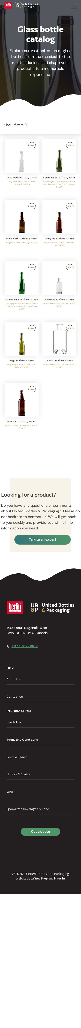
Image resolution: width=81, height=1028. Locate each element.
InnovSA (59, 878)
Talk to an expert (42, 539)
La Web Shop (39, 878)
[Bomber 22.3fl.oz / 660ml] (21, 411)
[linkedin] (19, 848)
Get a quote (40, 831)
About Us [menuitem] (13, 679)
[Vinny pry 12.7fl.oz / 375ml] (59, 228)
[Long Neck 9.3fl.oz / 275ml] (21, 167)
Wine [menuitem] (10, 792)
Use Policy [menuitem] (14, 722)
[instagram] (27, 848)
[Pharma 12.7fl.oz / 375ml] (59, 350)
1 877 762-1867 (24, 646)
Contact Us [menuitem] (15, 697)
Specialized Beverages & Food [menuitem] (28, 809)
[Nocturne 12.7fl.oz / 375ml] (59, 289)
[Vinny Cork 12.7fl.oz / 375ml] (21, 228)
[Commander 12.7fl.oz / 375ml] (59, 167)
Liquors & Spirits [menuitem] (18, 774)
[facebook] (10, 848)
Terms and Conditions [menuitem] (22, 740)
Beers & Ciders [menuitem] (17, 757)
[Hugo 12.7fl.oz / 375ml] (21, 350)
